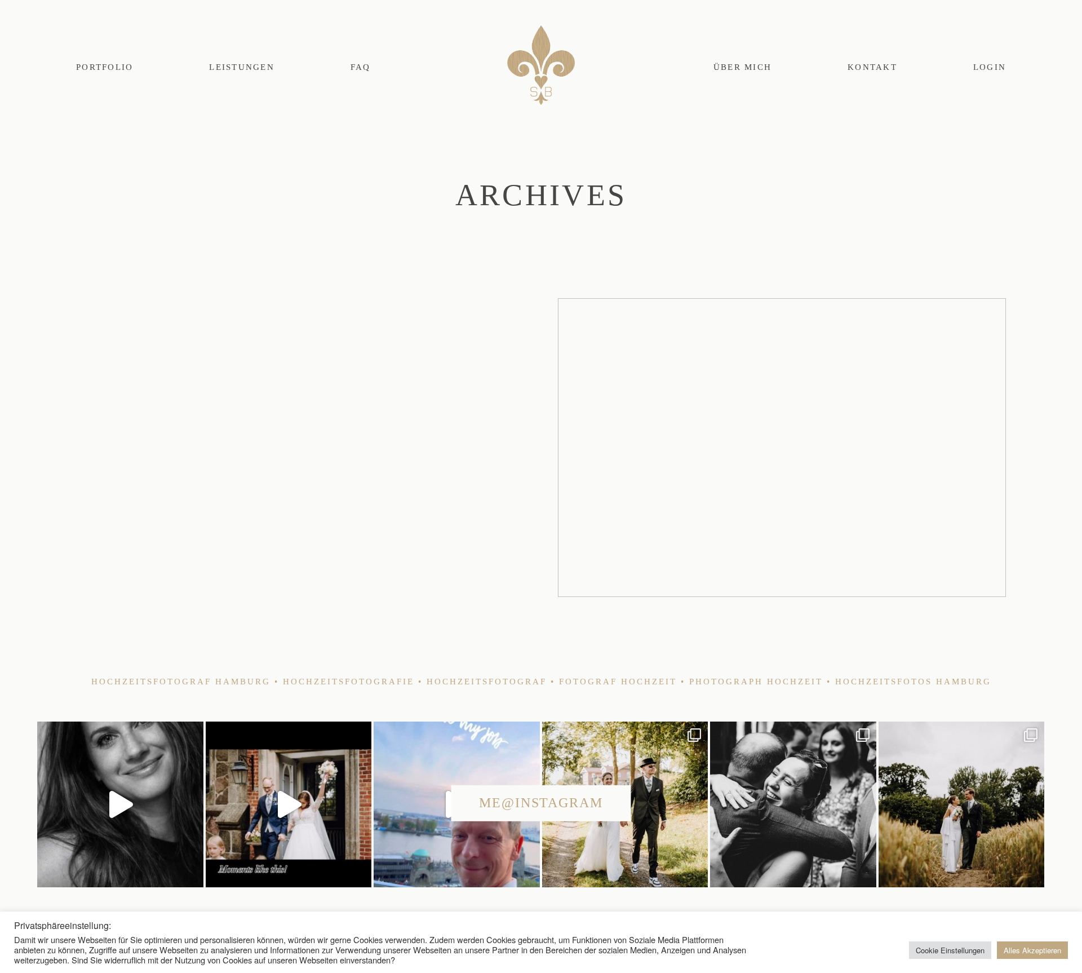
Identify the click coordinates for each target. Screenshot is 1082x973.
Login (989, 67)
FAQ (361, 67)
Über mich (742, 67)
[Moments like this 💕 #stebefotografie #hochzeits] (288, 804)
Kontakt (872, 67)
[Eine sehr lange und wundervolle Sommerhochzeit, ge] (961, 804)
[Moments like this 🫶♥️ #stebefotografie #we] (793, 804)
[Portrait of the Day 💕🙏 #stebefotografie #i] (120, 804)
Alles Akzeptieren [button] (1032, 950)
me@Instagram (541, 802)
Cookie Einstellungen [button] (950, 950)
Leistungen (241, 67)
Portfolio (104, 67)
